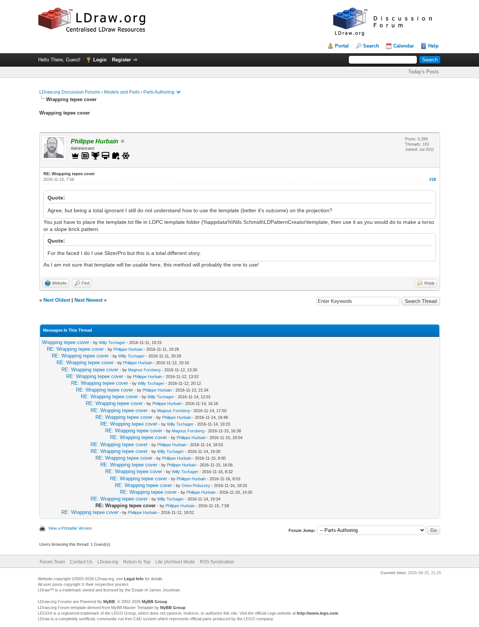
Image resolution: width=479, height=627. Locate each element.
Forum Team (52, 561)
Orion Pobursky (195, 485)
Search (371, 46)
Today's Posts (423, 71)
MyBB (109, 601)
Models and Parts (122, 92)
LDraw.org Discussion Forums (69, 92)
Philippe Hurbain (128, 349)
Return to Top (136, 561)
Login (100, 60)
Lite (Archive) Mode (175, 561)
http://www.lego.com (317, 613)
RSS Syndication (217, 561)
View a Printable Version (70, 528)
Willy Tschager (112, 342)
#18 (432, 179)
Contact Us (81, 561)
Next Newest (88, 300)
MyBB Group (154, 601)
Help (433, 46)
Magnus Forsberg (144, 370)
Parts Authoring (158, 92)
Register (121, 60)
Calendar (403, 46)
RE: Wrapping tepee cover (75, 349)
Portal (342, 46)
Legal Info (134, 578)
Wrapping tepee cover (65, 342)
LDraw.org (107, 561)
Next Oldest (56, 300)
